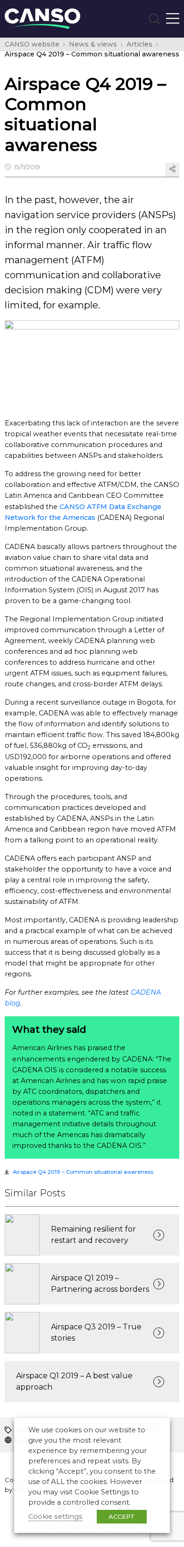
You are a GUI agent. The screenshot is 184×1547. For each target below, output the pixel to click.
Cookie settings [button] (55, 1516)
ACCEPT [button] (122, 1516)
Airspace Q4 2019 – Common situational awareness (83, 1172)
